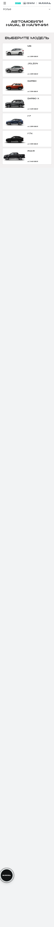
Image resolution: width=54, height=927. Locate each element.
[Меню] (4, 3)
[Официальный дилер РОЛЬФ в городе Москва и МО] (37, 3)
